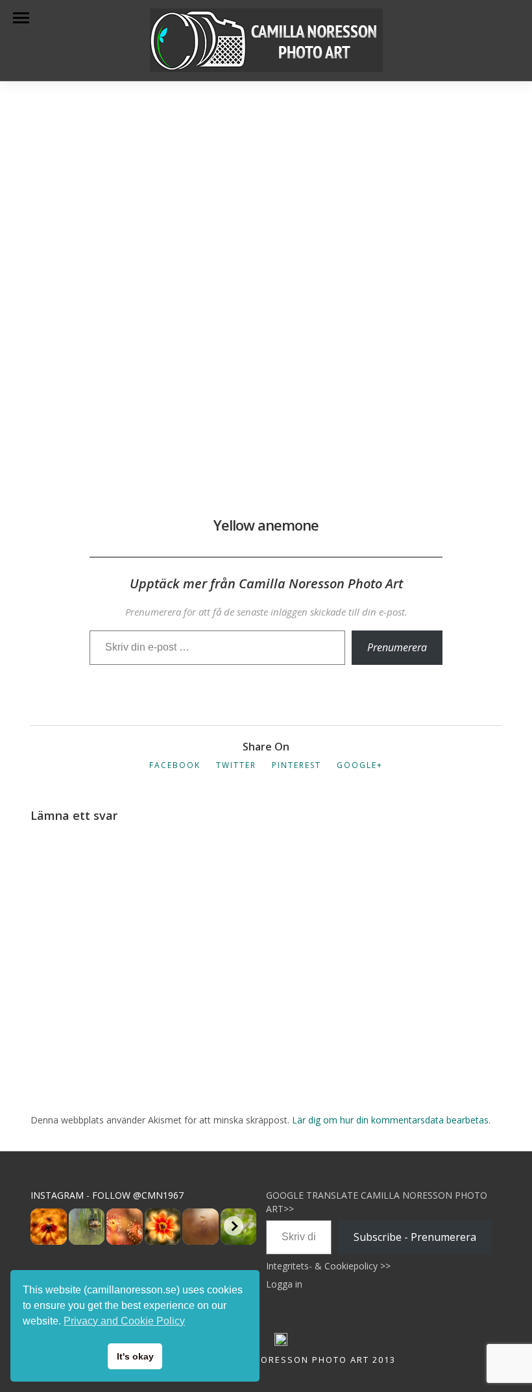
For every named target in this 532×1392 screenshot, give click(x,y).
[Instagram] (280, 1343)
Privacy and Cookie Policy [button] (124, 1320)
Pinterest (296, 765)
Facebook (174, 765)
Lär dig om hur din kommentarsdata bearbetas (390, 1120)
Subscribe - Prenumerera (415, 1237)
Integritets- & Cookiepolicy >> (328, 1266)
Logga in (284, 1284)
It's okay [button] (135, 1356)
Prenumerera (397, 647)
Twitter (236, 765)
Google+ (360, 765)
